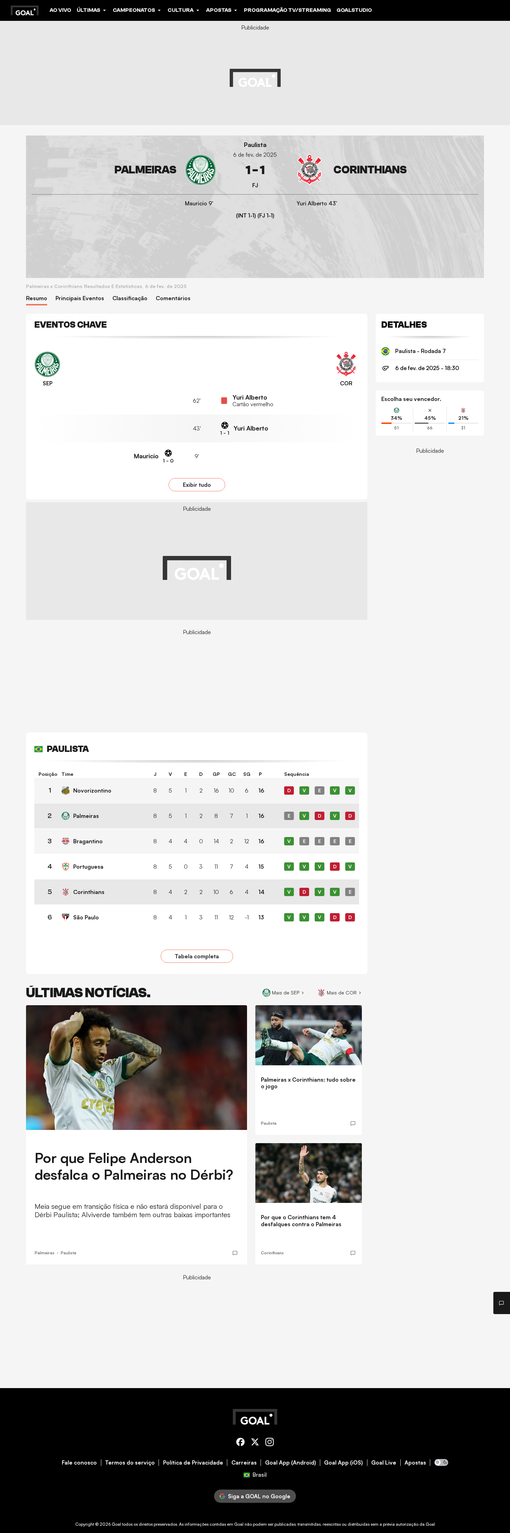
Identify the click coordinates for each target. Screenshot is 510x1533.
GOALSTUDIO (354, 10)
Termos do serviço (130, 1462)
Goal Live (383, 1462)
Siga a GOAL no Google (259, 1496)
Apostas (415, 1462)
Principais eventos (80, 298)
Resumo (36, 298)
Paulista (255, 144)
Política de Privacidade (193, 1462)
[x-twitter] (255, 1443)
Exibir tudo (197, 484)
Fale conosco (79, 1462)
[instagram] (269, 1443)
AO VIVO (60, 10)
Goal (116, 1524)
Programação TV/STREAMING (287, 10)
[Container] (124, 170)
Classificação (129, 298)
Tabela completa (197, 956)
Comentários (173, 298)
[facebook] (240, 1443)
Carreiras (244, 1462)
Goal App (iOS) (343, 1462)
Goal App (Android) (290, 1462)
